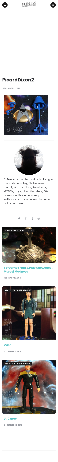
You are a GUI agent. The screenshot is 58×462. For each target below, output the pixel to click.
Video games (27, 231)
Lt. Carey (10, 419)
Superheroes (11, 231)
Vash (7, 345)
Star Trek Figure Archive (18, 290)
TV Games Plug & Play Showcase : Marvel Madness (28, 270)
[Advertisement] (29, 40)
